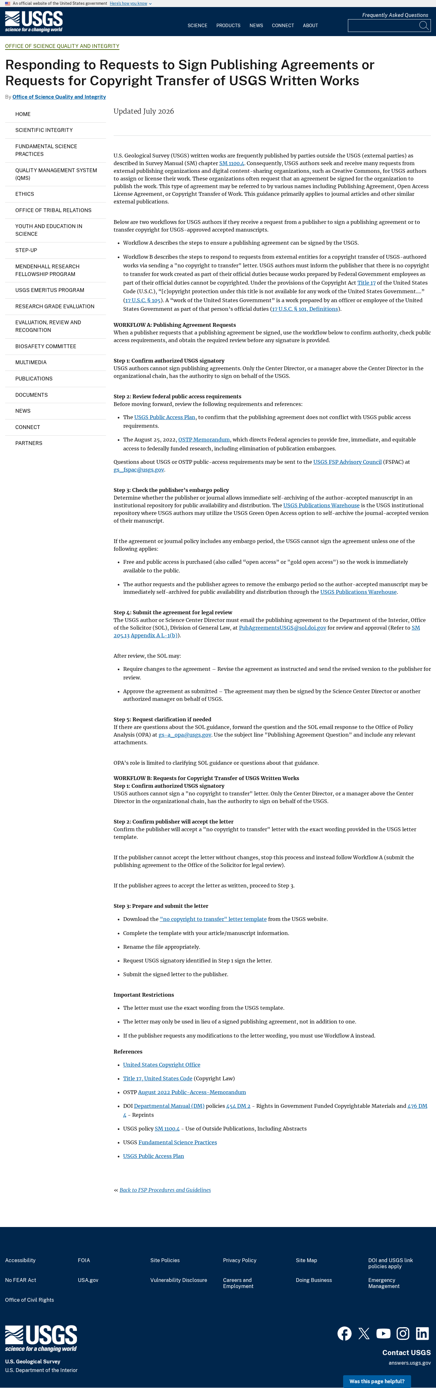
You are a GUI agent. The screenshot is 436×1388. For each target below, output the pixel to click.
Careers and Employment (238, 1283)
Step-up (26, 250)
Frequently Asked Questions (395, 15)
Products (228, 25)
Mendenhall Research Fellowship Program (47, 270)
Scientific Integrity (44, 130)
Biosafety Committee (45, 346)
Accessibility (20, 1260)
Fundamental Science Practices (46, 150)
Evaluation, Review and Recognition (48, 326)
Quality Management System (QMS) (56, 174)
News (256, 25)
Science (197, 25)
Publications (34, 379)
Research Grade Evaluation (54, 306)
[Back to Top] (412, 1364)
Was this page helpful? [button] (377, 1381)
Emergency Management (384, 1283)
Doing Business (314, 1280)
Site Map (306, 1260)
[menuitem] (197, 22)
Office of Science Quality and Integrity (62, 46)
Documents (31, 395)
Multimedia (31, 362)
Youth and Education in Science (48, 230)
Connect (283, 25)
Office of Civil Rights (29, 1300)
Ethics (24, 194)
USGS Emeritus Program (49, 290)
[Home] (34, 31)
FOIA (84, 1260)
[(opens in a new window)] (344, 1332)
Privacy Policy (240, 1260)
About (310, 25)
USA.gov (88, 1280)
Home (23, 114)
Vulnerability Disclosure (178, 1280)
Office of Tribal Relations (53, 210)
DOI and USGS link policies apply (390, 1263)
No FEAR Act (20, 1280)
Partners (28, 443)
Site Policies (165, 1260)
